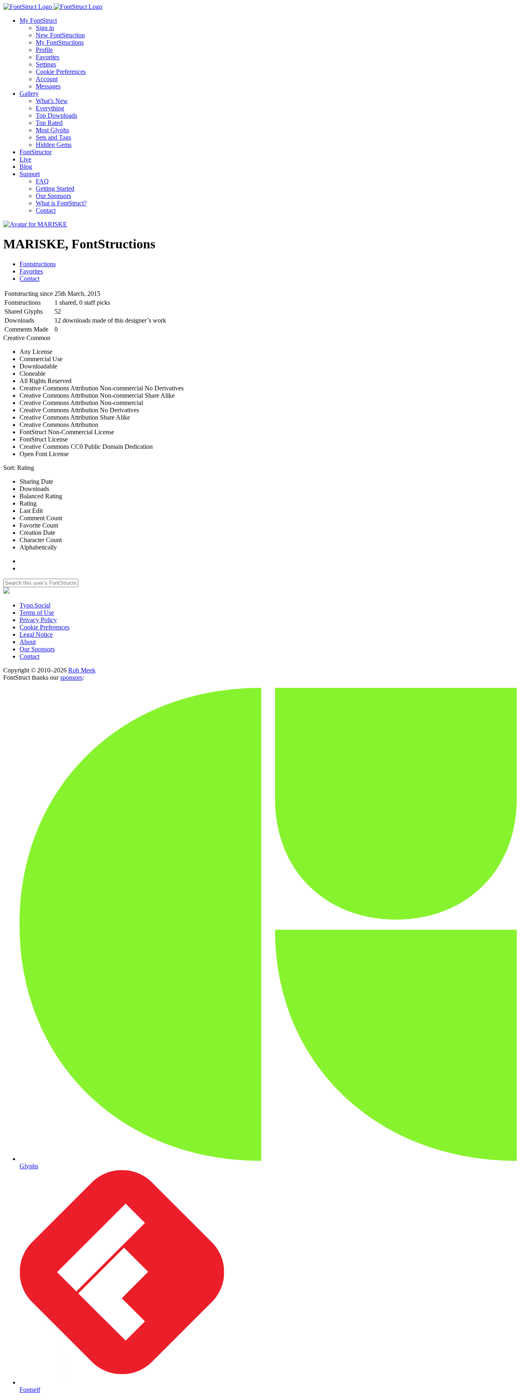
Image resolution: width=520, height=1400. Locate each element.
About (28, 641)
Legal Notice (36, 634)
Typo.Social (35, 605)
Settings (46, 64)
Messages (48, 86)
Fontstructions (38, 264)
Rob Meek (81, 670)
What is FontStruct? (61, 203)
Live (25, 159)
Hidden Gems (54, 144)
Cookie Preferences (61, 71)
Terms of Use (37, 612)
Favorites (47, 57)
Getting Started (55, 188)
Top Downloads (56, 115)
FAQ (42, 181)
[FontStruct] (260, 7)
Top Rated (49, 122)
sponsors (71, 677)
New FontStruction (60, 35)
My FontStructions (60, 42)
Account (47, 78)
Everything (50, 108)
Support (30, 173)
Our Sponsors (53, 195)
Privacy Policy (38, 619)
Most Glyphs (52, 130)
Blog (26, 166)
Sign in (45, 27)
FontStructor (36, 152)
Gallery (29, 93)
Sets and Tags (53, 137)
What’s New (52, 100)
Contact (46, 210)
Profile (44, 49)
